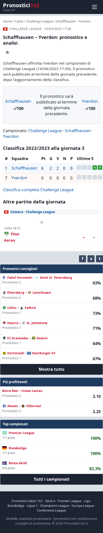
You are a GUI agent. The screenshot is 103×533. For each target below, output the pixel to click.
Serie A (50, 501)
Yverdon (90, 101)
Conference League (51, 510)
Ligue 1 (32, 505)
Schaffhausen (18, 101)
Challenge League (39, 21)
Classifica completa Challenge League (38, 189)
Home (7, 21)
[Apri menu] (94, 6)
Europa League (83, 505)
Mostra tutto (51, 369)
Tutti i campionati (52, 479)
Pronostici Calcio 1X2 (27, 501)
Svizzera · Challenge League (32, 212)
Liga (87, 501)
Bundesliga (16, 505)
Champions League (54, 505)
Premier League (69, 501)
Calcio (19, 21)
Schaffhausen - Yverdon (73, 21)
